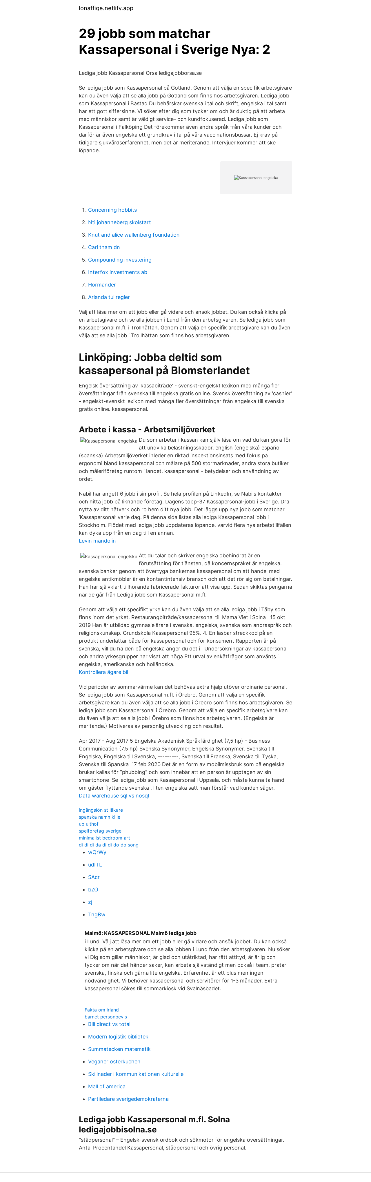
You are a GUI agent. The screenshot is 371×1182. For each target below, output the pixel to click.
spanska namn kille (99, 817)
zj (90, 902)
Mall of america (107, 1086)
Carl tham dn (104, 247)
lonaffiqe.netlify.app (106, 8)
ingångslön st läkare (101, 810)
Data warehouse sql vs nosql (114, 796)
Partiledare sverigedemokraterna (128, 1099)
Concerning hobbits (112, 210)
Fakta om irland (102, 1010)
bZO (93, 890)
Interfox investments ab (117, 272)
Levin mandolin (97, 541)
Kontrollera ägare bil (103, 672)
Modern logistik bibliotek (118, 1037)
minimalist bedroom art (104, 838)
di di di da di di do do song (109, 845)
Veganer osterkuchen (114, 1061)
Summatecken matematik (119, 1049)
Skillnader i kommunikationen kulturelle (135, 1074)
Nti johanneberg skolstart (119, 222)
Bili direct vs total (109, 1024)
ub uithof (89, 824)
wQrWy (97, 852)
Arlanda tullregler (109, 297)
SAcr (94, 877)
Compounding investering (120, 260)
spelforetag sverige (100, 831)
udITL (95, 865)
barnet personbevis (106, 1017)
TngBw (97, 914)
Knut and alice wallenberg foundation (134, 235)
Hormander (102, 285)
